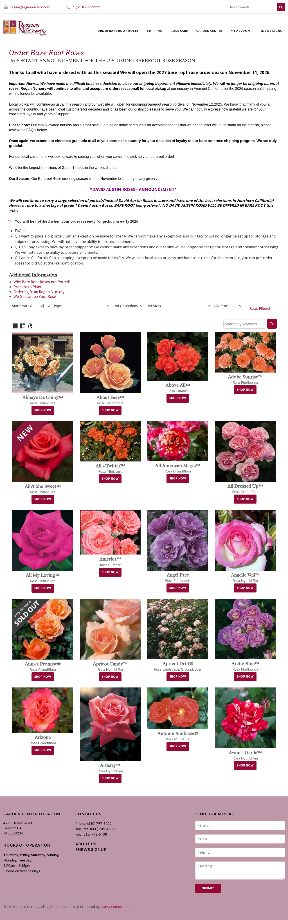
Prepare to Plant (27, 286)
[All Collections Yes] (128, 306)
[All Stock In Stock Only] (228, 306)
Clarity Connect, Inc (115, 906)
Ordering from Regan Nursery (39, 291)
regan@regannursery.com (30, 7)
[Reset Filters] (259, 308)
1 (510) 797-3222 (86, 7)
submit (208, 888)
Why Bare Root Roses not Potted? (42, 281)
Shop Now (42, 410)
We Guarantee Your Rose (35, 296)
